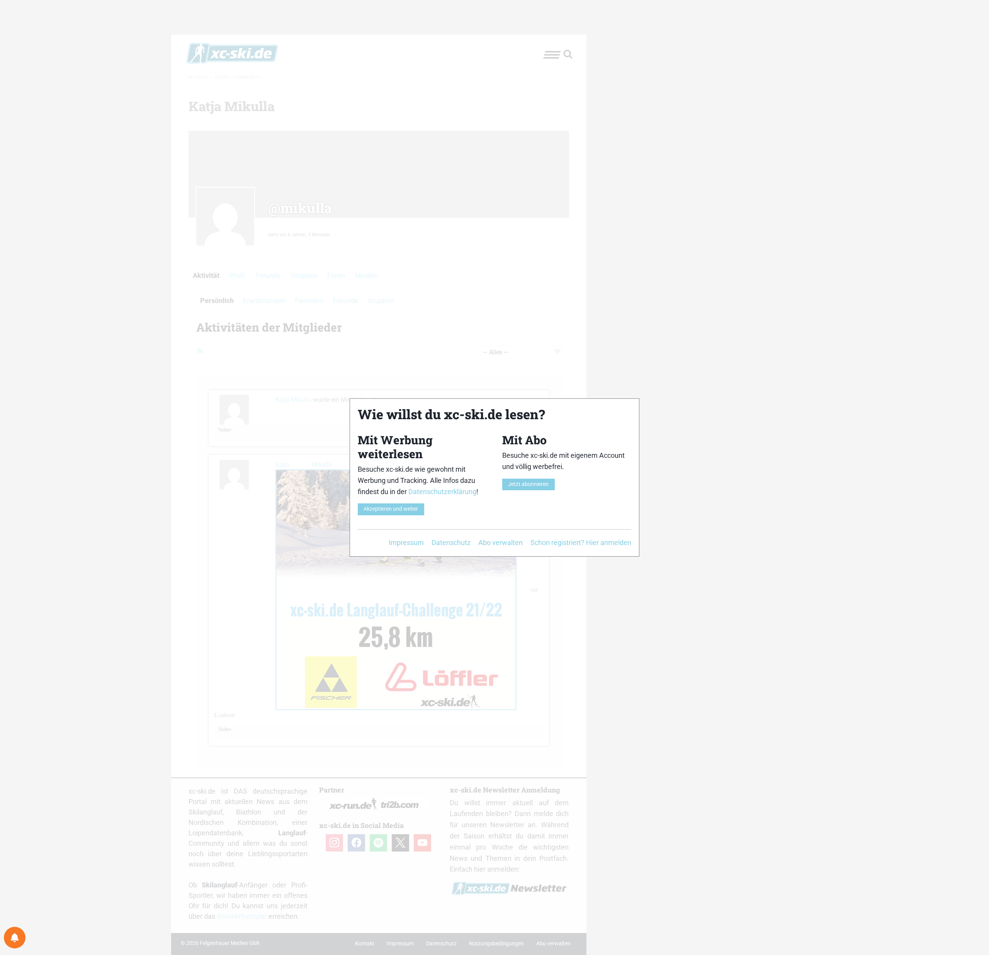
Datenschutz (451, 542)
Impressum (406, 542)
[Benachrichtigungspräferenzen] (14, 937)
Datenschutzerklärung (442, 492)
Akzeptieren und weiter (391, 509)
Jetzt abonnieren (528, 484)
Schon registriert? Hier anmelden (580, 542)
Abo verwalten (500, 542)
